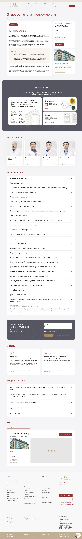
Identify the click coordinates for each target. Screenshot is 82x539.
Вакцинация (9, 488)
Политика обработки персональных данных (67, 523)
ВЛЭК (8, 494)
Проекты (26, 490)
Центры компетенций (28, 509)
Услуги (36, 6)
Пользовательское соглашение (29, 536)
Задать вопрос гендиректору (66, 502)
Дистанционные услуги (11, 492)
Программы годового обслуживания (13, 486)
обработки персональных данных (65, 40)
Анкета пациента (45, 482)
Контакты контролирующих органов (65, 518)
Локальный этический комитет (30, 496)
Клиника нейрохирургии (14, 460)
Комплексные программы (11, 482)
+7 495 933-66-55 (30, 3)
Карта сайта (26, 534)
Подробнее (47, 108)
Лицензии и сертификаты (29, 492)
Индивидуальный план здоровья (13, 481)
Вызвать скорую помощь (58, 3)
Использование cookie (45, 534)
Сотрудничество (27, 494)
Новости (26, 484)
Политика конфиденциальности (47, 536)
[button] (41, 178)
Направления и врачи (29, 6)
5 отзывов (55, 164)
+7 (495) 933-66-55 (22, 436)
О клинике (26, 481)
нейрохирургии (23, 34)
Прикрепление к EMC (46, 488)
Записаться (72, 6)
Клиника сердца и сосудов (15, 457)
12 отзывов (72, 164)
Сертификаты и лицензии (49, 122)
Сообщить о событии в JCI (64, 525)
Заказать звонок (39, 3)
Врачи (25, 505)
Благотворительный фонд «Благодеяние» (31, 482)
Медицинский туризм (11, 500)
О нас (21, 6)
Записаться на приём (65, 434)
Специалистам (27, 486)
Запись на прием (45, 479)
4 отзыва (20, 164)
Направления (26, 507)
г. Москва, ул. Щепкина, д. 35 (61, 63)
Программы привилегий (46, 492)
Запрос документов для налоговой (67, 504)
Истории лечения (45, 490)
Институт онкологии (13, 459)
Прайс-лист (9, 496)
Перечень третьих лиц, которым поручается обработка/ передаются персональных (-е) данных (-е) (66, 527)
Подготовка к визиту (45, 481)
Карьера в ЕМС (27, 488)
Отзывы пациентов (27, 479)
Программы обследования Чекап (13, 484)
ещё (32, 364)
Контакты (48, 6)
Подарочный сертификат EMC (12, 498)
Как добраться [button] (60, 71)
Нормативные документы (64, 519)
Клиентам (42, 6)
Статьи (43, 486)
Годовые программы (55, 6)
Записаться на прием (66, 495)
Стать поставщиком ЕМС (66, 499)
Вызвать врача (47, 3)
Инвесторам (26, 498)
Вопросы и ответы (45, 484)
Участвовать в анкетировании (34, 520)
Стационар (9, 490)
